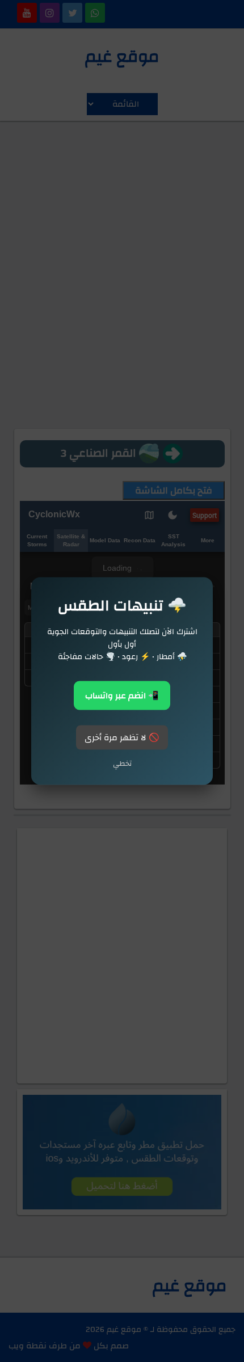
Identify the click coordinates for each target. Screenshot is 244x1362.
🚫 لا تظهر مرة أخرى (122, 737)
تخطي (122, 763)
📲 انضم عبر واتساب (122, 695)
